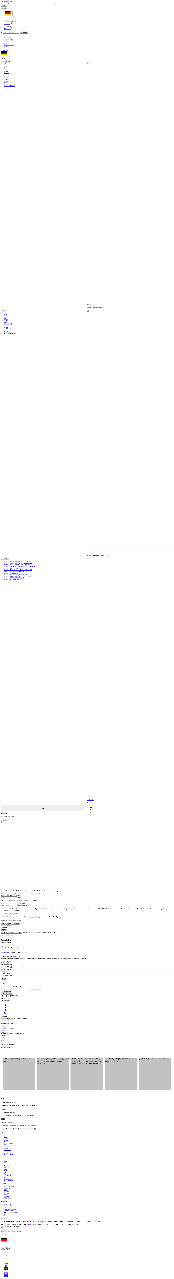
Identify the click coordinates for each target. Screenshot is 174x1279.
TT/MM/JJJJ (21, 903)
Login (6, 46)
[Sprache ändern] (8, 13)
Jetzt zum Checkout (6, 993)
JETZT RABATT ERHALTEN (9, 913)
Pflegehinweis (8, 1196)
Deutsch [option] (7, 21)
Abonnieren (4, 1230)
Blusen (6, 319)
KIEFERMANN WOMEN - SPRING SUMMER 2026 (20, 566)
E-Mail (19, 897)
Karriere (6, 1191)
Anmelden (6, 50)
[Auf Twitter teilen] (5, 1008)
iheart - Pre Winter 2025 (11, 573)
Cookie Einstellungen (10, 1212)
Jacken (6, 69)
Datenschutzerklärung (34, 917)
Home (2, 935)
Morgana (3, 1030)
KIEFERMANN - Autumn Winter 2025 (15, 568)
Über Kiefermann (9, 45)
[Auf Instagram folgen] (5, 1235)
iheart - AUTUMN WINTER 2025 (14, 571)
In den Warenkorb (6, 991)
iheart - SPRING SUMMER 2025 (14, 578)
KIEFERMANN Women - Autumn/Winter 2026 (18, 563)
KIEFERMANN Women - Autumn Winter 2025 (18, 570)
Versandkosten (5, 952)
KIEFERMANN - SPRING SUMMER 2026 (17, 565)
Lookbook (7, 1188)
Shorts (6, 79)
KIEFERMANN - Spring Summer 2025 (15, 575)
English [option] (13, 21)
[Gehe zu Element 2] (11, 933)
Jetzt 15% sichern (6, 923)
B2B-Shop (7, 1198)
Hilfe (6, 43)
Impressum (7, 1204)
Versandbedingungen (10, 1209)
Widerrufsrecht (8, 1210)
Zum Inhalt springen (6, 1)
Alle (5, 66)
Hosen (6, 78)
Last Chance (8, 84)
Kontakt (92, 807)
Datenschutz (7, 1206)
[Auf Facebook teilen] (5, 1006)
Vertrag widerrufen (10, 1214)
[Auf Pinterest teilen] (5, 1011)
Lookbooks (8, 39)
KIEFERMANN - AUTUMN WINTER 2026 (17, 561)
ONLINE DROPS (9, 86)
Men (6, 36)
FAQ (91, 809)
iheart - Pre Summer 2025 (11, 579)
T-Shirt (6, 76)
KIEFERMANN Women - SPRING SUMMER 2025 (19, 576)
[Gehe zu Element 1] (4, 933)
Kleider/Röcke (8, 324)
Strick (6, 71)
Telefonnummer (22, 905)
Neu (5, 68)
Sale (5, 82)
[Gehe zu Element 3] (18, 933)
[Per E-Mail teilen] (5, 1013)
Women (7, 38)
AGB (6, 1207)
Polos (6, 1169)
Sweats (6, 74)
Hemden (6, 73)
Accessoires (7, 81)
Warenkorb (7, 1195)
